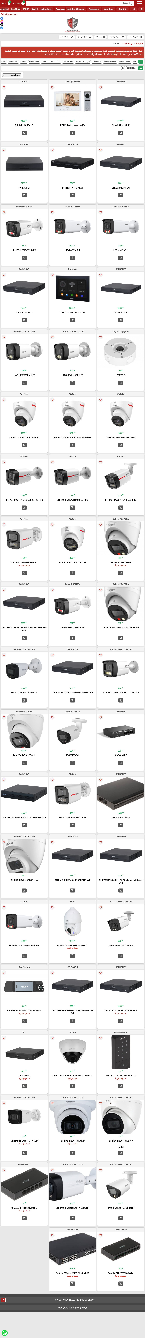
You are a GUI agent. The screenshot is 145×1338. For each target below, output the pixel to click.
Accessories (94, 9)
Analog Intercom (110, 61)
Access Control (124, 61)
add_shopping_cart (120, 133)
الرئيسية (139, 43)
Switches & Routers (75, 9)
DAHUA (26, 9)
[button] (19, 3)
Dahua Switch (68, 61)
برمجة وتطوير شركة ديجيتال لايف (72, 1307)
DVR (134, 61)
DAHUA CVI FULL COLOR (51, 61)
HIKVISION (122, 9)
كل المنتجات (127, 43)
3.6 (123, 68)
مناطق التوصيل (84, 37)
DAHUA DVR (13, 61)
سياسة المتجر (66, 37)
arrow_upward (3, 1300)
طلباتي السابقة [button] (135, 37)
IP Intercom (97, 61)
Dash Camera (34, 61)
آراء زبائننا (100, 37)
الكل (133, 9)
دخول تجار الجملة (116, 37)
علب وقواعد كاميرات (83, 61)
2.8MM (129, 68)
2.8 (135, 68)
